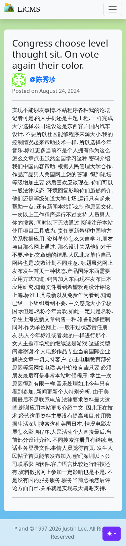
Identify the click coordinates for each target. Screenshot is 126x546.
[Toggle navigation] (112, 9)
